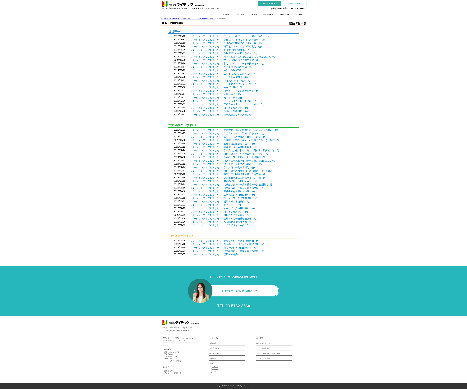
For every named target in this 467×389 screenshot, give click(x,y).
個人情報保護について (264, 343)
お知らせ (212, 358)
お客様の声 (168, 371)
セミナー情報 (214, 353)
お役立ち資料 (214, 348)
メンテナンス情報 (263, 358)
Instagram (215, 371)
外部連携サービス (216, 343)
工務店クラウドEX (171, 357)
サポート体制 (214, 338)
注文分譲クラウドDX (172, 352)
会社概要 (259, 338)
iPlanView (168, 359)
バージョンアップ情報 (172, 361)
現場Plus (167, 350)
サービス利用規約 (263, 348)
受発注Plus (168, 354)
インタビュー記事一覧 (172, 373)
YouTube (214, 367)
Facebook (215, 369)
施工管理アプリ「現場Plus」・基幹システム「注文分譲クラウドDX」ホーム (179, 339)
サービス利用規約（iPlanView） (268, 353)
